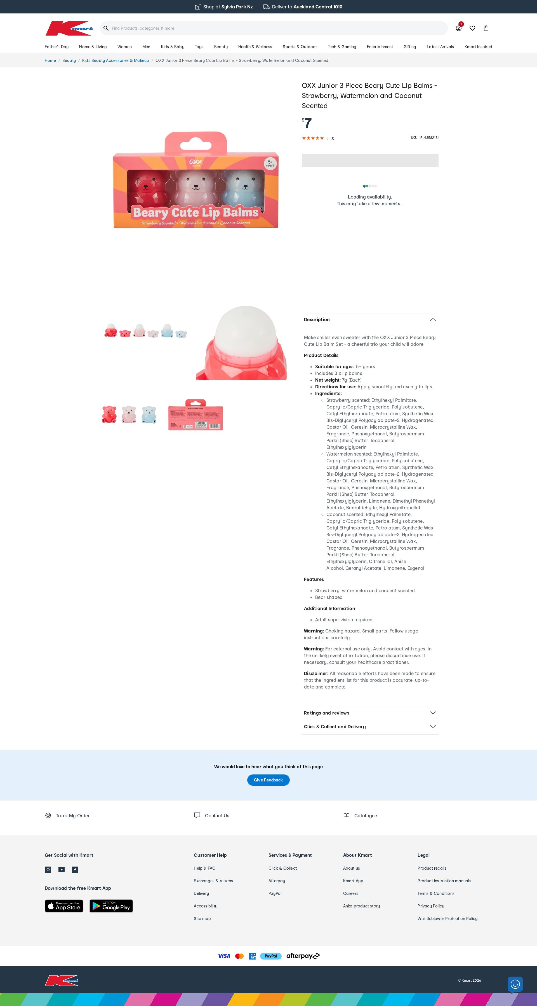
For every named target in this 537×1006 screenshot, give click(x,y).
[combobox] (274, 28)
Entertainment (380, 46)
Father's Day (57, 46)
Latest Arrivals (440, 46)
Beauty (221, 46)
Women (124, 46)
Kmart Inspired (478, 46)
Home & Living (93, 46)
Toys (199, 46)
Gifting (410, 46)
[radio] (195, 179)
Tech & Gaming (342, 46)
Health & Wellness (255, 46)
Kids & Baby (172, 46)
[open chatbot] (515, 986)
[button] (486, 28)
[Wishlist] (472, 28)
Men (146, 46)
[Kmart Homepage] (69, 28)
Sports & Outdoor (300, 46)
